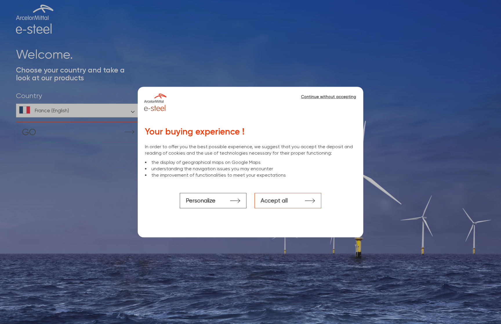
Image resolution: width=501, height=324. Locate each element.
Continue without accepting (328, 96)
